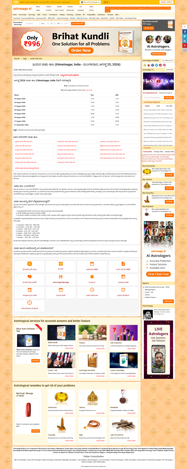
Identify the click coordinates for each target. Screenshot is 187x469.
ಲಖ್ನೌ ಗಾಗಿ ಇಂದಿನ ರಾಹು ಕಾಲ (23, 146)
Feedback (160, 450)
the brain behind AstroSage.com (162, 312)
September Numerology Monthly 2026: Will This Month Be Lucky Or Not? (159, 137)
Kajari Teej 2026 (157, 161)
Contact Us (56, 452)
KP (84, 14)
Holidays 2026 (158, 151)
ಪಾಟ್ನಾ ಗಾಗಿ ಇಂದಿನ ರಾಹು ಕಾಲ (23, 158)
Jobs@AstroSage (112, 452)
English (147, 106)
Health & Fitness (150, 297)
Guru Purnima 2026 (148, 157)
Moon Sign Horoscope (116, 448)
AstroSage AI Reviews (80, 450)
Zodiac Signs (69, 448)
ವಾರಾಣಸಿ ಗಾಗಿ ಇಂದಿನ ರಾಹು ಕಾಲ (66, 146)
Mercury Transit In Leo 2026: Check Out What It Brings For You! (159, 129)
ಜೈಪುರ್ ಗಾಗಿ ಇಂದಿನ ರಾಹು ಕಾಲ (23, 141)
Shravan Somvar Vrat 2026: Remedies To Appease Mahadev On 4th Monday (159, 114)
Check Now (69, 348)
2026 (39, 14)
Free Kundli (16, 18)
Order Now (168, 301)
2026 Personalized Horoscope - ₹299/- (157, 287)
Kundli (27, 2)
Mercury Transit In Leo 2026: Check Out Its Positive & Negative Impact (159, 141)
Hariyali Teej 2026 (160, 157)
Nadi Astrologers (87, 462)
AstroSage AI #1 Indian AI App (147, 448)
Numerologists (93, 460)
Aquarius (80, 10)
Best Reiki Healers (99, 462)
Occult (44, 14)
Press (135, 448)
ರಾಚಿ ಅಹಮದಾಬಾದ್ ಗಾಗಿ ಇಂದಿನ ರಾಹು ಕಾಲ (112, 158)
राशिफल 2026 (51, 18)
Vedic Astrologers (130, 460)
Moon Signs (119, 18)
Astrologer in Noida (80, 448)
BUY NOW (36, 361)
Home (15, 14)
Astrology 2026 (140, 450)
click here (89, 90)
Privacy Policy (79, 452)
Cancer (70, 6)
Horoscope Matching (28, 18)
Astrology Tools (150, 450)
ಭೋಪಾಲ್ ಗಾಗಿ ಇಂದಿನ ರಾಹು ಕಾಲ (24, 154)
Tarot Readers (82, 460)
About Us (64, 452)
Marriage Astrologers (70, 460)
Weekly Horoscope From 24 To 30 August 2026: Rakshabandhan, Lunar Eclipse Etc (159, 118)
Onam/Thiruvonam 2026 (160, 159)
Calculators (101, 14)
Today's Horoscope (62, 18)
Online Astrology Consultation (52, 460)
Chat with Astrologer (90, 2)
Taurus (48, 6)
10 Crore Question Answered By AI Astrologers (57, 450)
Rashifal (22, 2)
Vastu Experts (142, 460)
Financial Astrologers (154, 460)
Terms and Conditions (91, 452)
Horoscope (22, 14)
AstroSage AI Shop (130, 18)
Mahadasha (60, 448)
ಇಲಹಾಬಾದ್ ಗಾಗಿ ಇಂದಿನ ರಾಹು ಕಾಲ (67, 141)
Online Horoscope (82, 18)
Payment (71, 452)
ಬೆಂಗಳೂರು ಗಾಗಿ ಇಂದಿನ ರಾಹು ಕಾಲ (110, 141)
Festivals (110, 14)
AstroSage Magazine (152, 102)
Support (102, 452)
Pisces (91, 10)
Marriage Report (150, 290)
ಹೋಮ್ (17, 58)
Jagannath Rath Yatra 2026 (151, 155)
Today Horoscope (55, 2)
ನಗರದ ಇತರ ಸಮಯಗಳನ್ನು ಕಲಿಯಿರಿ (27, 168)
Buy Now (150, 28)
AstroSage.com (102, 466)
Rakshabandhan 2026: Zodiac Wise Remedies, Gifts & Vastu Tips (159, 145)
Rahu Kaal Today (94, 18)
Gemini (59, 6)
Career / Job (149, 292)
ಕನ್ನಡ (25, 58)
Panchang (70, 14)
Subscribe (169, 69)
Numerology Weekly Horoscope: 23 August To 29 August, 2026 (159, 126)
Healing (62, 14)
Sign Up (169, 2)
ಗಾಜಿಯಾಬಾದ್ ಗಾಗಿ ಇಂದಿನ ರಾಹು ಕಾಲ (26, 162)
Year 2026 (169, 106)
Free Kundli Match (94, 448)
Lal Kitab (112, 18)
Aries (38, 6)
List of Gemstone (32, 448)
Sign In (163, 2)
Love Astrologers (104, 460)
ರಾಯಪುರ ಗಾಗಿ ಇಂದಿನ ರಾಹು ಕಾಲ (67, 150)
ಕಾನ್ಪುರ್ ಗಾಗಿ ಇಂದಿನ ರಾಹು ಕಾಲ (24, 150)
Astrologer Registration (126, 452)
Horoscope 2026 (44, 2)
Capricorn (70, 10)
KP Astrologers (168, 460)
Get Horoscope (78, 23)
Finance (147, 295)
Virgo (91, 6)
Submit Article (168, 450)
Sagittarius (59, 10)
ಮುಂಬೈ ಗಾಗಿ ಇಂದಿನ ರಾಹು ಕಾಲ (66, 158)
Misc (117, 14)
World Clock (43, 448)
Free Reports (53, 14)
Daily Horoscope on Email (167, 93)
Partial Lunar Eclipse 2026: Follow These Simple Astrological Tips (159, 110)
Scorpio (49, 10)
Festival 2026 (147, 151)
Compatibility (91, 14)
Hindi (158, 106)
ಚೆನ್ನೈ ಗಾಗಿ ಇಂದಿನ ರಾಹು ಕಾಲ (65, 154)
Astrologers (52, 448)
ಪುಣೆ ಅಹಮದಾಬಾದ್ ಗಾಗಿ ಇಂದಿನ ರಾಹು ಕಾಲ (112, 154)
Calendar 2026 (66, 2)
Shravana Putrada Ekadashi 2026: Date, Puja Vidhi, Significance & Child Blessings (159, 122)
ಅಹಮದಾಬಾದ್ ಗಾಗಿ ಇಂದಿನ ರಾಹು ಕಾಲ (111, 150)
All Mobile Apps (167, 60)
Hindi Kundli (104, 18)
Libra (38, 10)
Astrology (31, 14)
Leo (80, 6)
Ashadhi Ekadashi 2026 (167, 155)
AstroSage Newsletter (150, 93)
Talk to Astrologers (20, 460)
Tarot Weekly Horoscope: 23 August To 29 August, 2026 (159, 133)
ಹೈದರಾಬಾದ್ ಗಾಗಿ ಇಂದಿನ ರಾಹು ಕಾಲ (110, 146)
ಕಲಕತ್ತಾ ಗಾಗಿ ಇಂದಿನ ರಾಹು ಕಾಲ (66, 162)
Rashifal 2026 (34, 2)
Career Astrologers (117, 460)
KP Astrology (128, 448)
